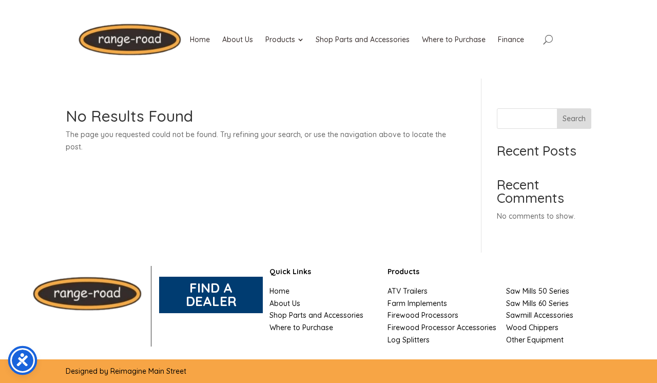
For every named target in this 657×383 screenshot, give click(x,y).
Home (279, 291)
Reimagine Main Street (148, 371)
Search (574, 118)
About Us (284, 303)
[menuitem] (200, 39)
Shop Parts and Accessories (316, 315)
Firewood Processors (423, 315)
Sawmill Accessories (539, 315)
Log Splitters (409, 339)
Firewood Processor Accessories (442, 327)
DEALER (211, 301)
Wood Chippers (532, 327)
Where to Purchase (301, 327)
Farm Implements (417, 303)
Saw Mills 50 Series (537, 291)
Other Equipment (535, 339)
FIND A (211, 287)
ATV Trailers (408, 291)
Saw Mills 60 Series (537, 303)
